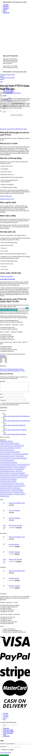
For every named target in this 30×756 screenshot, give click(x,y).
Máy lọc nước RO (14, 475)
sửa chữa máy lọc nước (22, 477)
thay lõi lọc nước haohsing (16, 490)
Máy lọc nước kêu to (4, 475)
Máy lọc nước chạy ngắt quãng (17, 473)
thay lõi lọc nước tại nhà (18, 492)
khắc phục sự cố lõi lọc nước (20, 466)
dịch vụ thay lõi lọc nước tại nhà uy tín (8, 464)
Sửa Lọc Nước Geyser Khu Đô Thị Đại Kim (14, 425)
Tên (1, 394)
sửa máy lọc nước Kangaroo (6, 485)
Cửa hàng (6, 6)
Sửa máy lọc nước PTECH (7, 199)
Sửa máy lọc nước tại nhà (5, 487)
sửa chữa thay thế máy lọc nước (7, 483)
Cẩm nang (6, 8)
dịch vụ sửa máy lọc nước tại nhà (7, 456)
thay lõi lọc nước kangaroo (6, 492)
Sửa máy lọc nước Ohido (19, 485)
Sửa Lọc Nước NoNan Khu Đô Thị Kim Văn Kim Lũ (16, 416)
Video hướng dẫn (8, 733)
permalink (2, 355)
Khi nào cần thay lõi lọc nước (6, 466)
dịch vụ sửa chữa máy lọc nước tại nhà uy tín (9, 452)
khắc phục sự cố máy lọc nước (6, 468)
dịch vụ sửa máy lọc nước (5, 454)
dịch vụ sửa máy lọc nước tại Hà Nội (20, 454)
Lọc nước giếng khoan (19, 468)
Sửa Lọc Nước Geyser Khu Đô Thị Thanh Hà (14, 429)
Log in (11, 749)
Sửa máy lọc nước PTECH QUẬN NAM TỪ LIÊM (13, 129)
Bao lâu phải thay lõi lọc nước (6, 441)
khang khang (17, 93)
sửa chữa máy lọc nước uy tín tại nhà (8, 481)
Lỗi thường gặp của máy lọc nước (7, 471)
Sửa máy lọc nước (19, 483)
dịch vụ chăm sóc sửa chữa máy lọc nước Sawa (10, 447)
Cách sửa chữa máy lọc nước (6, 445)
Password (3, 746)
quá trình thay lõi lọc (23, 475)
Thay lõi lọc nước (16, 487)
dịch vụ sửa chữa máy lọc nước (7, 449)
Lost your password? (5, 752)
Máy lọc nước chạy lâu (5, 473)
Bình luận (3, 381)
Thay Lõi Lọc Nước (8, 91)
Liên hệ (5, 9)
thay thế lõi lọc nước (4, 496)
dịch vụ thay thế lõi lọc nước (23, 464)
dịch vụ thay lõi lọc (19, 456)
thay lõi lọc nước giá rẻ (5, 490)
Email (2, 397)
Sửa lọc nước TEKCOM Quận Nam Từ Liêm (11, 369)
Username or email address (7, 743)
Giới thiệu (6, 5)
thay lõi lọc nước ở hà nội (19, 494)
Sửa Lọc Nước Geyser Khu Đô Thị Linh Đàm (14, 434)
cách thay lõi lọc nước (18, 445)
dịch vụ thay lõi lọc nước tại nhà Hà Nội (8, 462)
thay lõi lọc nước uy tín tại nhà (6, 494)
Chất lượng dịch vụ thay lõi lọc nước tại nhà (9, 443)
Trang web (3, 400)
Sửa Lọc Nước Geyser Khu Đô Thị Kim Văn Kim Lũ (16, 420)
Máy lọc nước (19, 471)
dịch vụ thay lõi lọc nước (5, 458)
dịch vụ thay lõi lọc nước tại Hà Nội (19, 458)
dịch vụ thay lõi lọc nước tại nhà (7, 460)
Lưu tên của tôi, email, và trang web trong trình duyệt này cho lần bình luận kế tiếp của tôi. (14, 403)
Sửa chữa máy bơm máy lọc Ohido (7, 477)
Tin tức (1, 81)
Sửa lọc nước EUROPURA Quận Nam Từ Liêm (12, 370)
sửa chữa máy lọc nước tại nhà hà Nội (8, 479)
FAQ (4, 11)
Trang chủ (6, 728)
